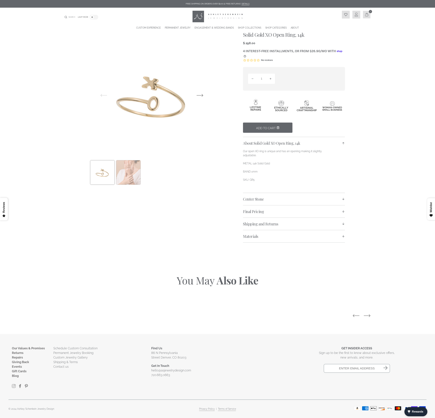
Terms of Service (227, 408)
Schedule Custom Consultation (75, 348)
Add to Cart (266, 128)
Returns (17, 353)
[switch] (94, 17)
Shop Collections (249, 27)
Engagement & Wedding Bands (214, 27)
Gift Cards (19, 371)
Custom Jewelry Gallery (70, 357)
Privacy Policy (207, 408)
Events (17, 366)
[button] (70, 17)
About (295, 27)
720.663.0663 (160, 375)
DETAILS (245, 4)
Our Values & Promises (28, 348)
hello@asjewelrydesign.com (171, 370)
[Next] (367, 315)
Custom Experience (148, 27)
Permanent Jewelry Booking (73, 353)
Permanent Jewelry (177, 27)
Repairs (17, 357)
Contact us (61, 366)
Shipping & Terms (65, 362)
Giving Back (20, 362)
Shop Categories (276, 27)
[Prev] (356, 315)
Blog (15, 376)
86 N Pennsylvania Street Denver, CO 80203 (168, 355)
